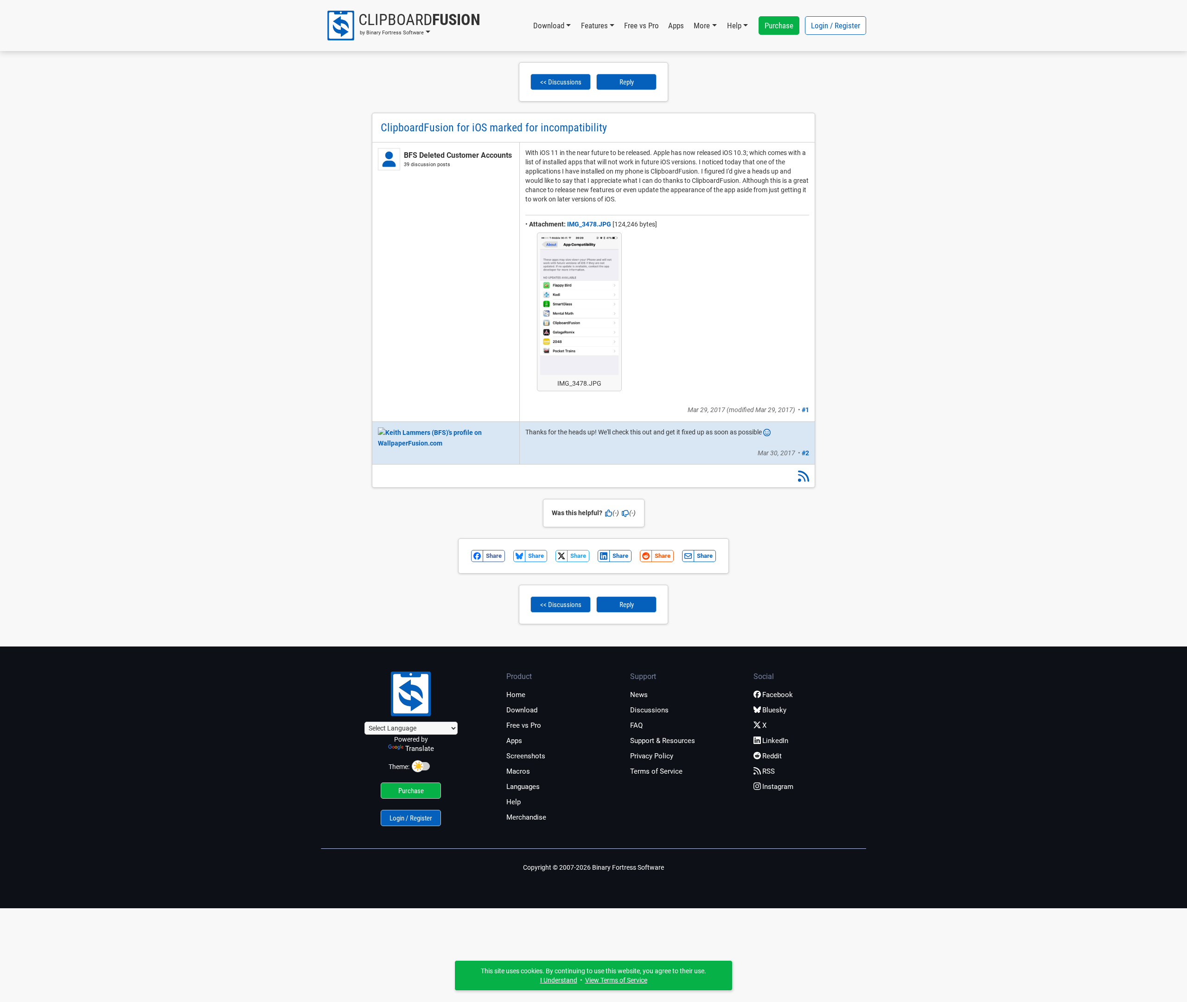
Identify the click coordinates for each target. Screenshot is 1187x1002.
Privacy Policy (651, 756)
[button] (403, 25)
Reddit (772, 756)
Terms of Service (656, 771)
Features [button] (594, 25)
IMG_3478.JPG (589, 224)
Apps (676, 25)
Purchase (779, 25)
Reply (626, 82)
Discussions (649, 710)
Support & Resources (662, 741)
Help (513, 802)
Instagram (777, 786)
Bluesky (774, 710)
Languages (523, 786)
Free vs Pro (641, 25)
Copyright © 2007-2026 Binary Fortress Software (593, 867)
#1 (805, 410)
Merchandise (526, 817)
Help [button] (734, 25)
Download (521, 710)
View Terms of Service (616, 980)
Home (515, 695)
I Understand (558, 980)
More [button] (702, 25)
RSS (768, 771)
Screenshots (525, 756)
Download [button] (548, 25)
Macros (518, 771)
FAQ (636, 725)
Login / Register (835, 25)
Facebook (777, 695)
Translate (419, 748)
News (639, 695)
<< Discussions (560, 82)
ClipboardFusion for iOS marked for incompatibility (494, 127)
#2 (805, 453)
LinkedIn (775, 741)
